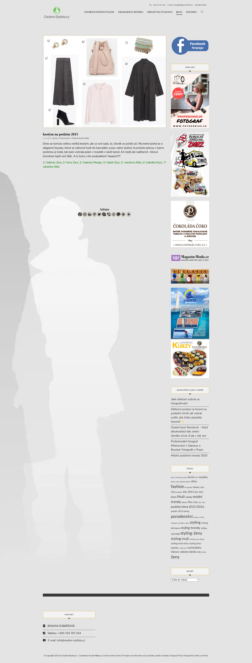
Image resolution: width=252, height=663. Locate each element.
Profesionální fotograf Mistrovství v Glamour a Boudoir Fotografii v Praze (187, 445)
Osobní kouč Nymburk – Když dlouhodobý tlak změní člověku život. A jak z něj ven (189, 431)
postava (196, 517)
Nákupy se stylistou (159, 12)
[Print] (123, 214)
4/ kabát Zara (111, 162)
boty (172, 477)
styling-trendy (190, 527)
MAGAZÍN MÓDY (200, 5)
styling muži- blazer (197, 539)
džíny (194, 481)
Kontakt (191, 12)
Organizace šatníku (130, 12)
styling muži (180, 539)
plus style (201, 502)
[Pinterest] (94, 214)
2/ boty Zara (70, 162)
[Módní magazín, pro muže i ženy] (190, 257)
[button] (202, 12)
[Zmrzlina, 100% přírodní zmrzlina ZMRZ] (190, 164)
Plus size (193, 502)
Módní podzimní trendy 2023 (189, 455)
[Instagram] (84, 214)
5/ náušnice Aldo (131, 162)
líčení (173, 497)
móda (189, 497)
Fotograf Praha (176, 656)
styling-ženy (191, 533)
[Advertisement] (105, 189)
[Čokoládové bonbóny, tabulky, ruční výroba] (190, 224)
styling (195, 522)
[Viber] (108, 214)
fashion (177, 486)
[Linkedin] (89, 214)
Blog (179, 12)
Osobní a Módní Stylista (99, 12)
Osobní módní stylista (112, 656)
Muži (181, 497)
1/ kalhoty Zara (52, 162)
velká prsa (183, 548)
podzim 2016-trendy (180, 511)
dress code (175, 482)
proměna (181, 523)
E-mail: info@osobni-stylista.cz (180, 5)
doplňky (203, 477)
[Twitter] (99, 214)
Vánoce (175, 551)
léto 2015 (188, 492)
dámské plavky (185, 482)
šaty (199, 552)
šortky (204, 552)
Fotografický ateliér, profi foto (196, 656)
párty (187, 523)
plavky (184, 502)
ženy (175, 557)
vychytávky (194, 547)
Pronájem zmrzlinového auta (134, 656)
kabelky (179, 492)
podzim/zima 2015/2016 (187, 506)
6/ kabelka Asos (152, 162)
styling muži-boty (180, 543)
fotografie (188, 487)
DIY (196, 477)
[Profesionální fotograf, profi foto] (190, 101)
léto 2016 (199, 492)
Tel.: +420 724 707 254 (157, 5)
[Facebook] (80, 214)
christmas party (181, 477)
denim (191, 477)
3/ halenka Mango (90, 162)
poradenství (182, 516)
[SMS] (118, 214)
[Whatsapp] (113, 214)
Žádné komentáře (80, 138)
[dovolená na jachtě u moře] (190, 313)
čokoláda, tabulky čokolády (158, 656)
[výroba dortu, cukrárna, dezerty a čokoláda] (190, 359)
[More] (129, 214)
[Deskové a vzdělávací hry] (190, 276)
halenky (196, 487)
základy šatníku (188, 552)
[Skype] (104, 214)
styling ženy (64, 138)
